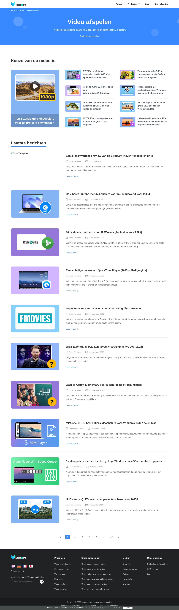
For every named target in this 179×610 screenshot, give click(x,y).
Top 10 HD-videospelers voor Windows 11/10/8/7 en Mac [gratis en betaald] (97, 106)
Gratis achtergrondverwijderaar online (97, 579)
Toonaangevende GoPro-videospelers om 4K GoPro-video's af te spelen (151, 74)
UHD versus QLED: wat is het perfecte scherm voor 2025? (102, 499)
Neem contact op (130, 569)
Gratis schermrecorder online (93, 564)
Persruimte (127, 579)
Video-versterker (61, 584)
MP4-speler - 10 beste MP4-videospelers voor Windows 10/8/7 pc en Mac (111, 423)
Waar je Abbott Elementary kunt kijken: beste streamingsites (104, 384)
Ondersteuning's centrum (157, 564)
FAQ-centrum (152, 569)
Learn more (115, 608)
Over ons (127, 564)
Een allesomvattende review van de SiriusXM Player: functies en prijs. (110, 155)
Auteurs (126, 574)
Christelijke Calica (76, 428)
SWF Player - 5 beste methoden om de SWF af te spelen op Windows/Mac (96, 74)
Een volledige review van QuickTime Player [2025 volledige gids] (106, 270)
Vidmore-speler (60, 574)
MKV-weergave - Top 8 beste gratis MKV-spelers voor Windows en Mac (151, 106)
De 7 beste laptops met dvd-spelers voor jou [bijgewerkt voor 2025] (108, 194)
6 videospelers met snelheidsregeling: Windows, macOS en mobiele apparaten (115, 461)
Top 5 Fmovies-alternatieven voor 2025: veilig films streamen (104, 308)
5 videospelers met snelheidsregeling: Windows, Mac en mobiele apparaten (151, 90)
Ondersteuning (161, 4)
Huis (15, 11)
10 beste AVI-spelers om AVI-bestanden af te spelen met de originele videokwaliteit (152, 121)
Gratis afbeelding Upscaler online (95, 589)
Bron (147, 4)
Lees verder (71, 176)
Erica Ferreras (75, 161)
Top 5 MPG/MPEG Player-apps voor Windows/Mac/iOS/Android (98, 90)
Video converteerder (62, 564)
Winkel (119, 4)
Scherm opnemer (61, 569)
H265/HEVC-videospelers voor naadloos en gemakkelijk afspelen (98, 121)
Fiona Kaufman (75, 467)
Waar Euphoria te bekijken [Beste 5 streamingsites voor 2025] (104, 346)
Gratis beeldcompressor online (94, 584)
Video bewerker (60, 589)
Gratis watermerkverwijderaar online (96, 574)
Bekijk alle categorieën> (89, 36)
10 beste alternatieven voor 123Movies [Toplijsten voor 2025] (104, 232)
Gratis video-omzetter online (93, 569)
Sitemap (126, 584)
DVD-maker (59, 579)
